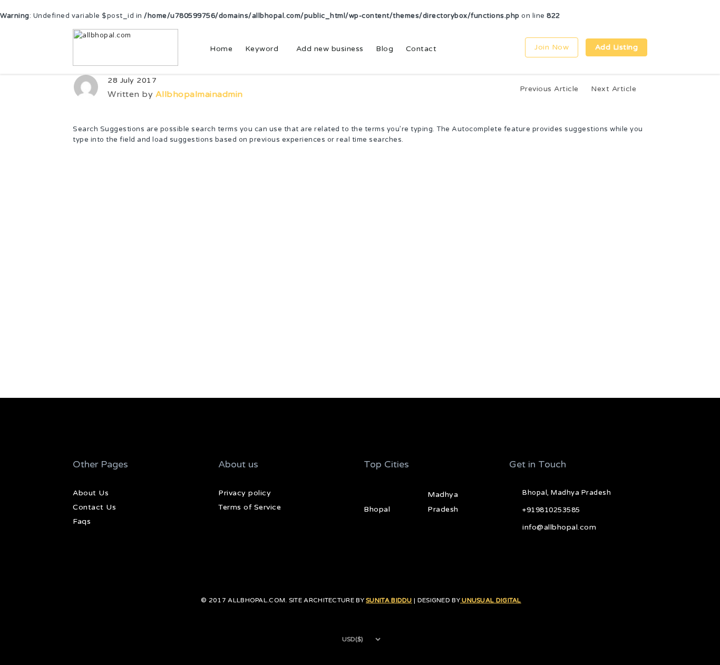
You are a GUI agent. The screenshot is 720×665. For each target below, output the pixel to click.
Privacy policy (244, 492)
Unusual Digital (490, 600)
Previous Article (549, 88)
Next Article (615, 88)
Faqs (82, 521)
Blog (384, 48)
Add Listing (616, 47)
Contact (421, 48)
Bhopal (377, 509)
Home (221, 48)
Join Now (551, 47)
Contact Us (94, 507)
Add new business (330, 48)
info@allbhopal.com (559, 527)
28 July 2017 (132, 80)
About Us (91, 492)
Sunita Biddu (389, 600)
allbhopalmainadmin (199, 94)
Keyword (262, 48)
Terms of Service (249, 507)
